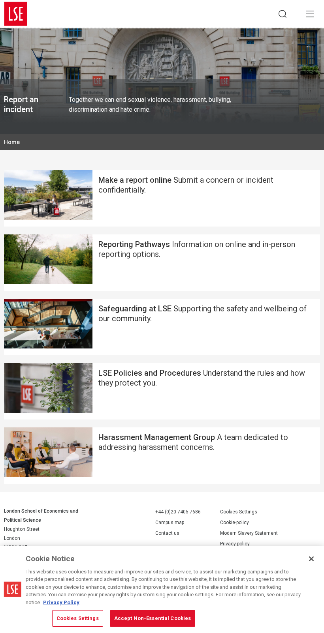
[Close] (311, 558)
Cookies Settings (238, 512)
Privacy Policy (61, 602)
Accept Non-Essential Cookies (152, 618)
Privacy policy (235, 544)
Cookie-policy (234, 522)
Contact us (167, 533)
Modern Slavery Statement (249, 533)
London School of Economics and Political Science (16, 14)
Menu (310, 14)
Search (282, 14)
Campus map (169, 522)
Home (12, 142)
